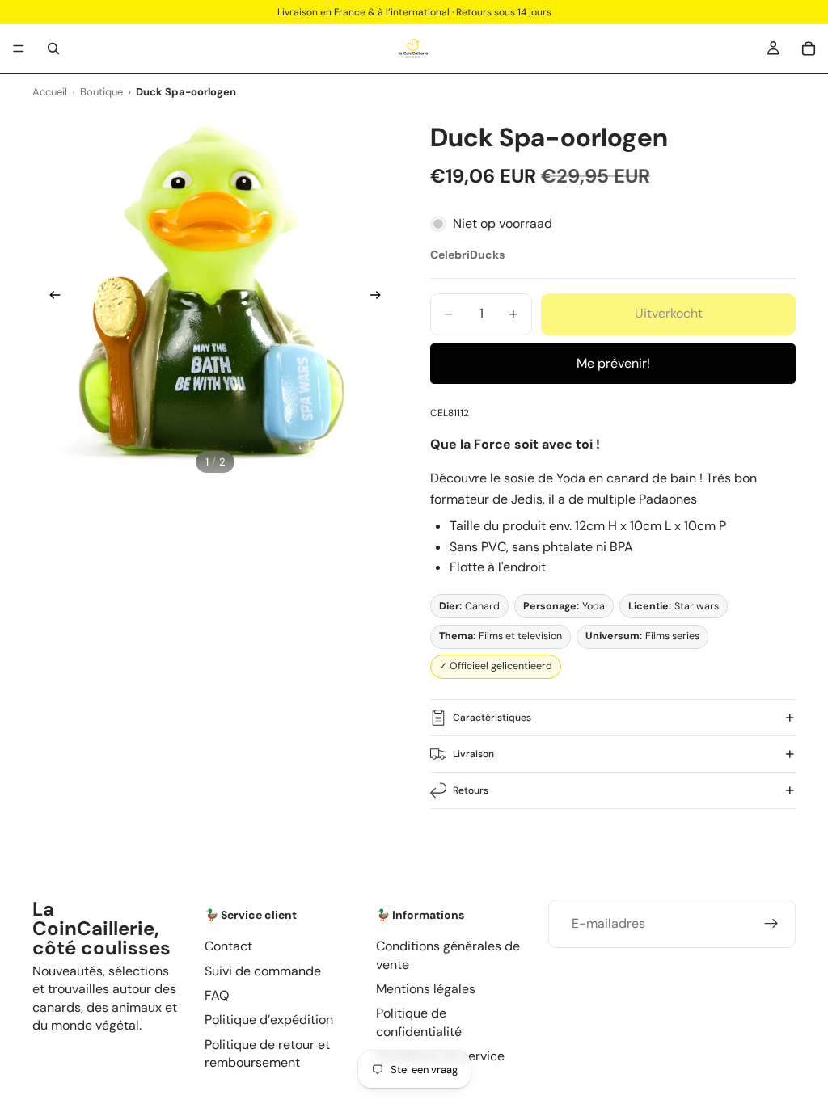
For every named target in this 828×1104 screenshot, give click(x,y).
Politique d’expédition (269, 1019)
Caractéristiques (492, 717)
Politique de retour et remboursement (267, 1053)
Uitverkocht (669, 313)
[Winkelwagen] (808, 48)
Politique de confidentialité (419, 1022)
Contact (228, 946)
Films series (642, 636)
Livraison (473, 754)
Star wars (673, 606)
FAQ (217, 995)
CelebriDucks (467, 254)
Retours (470, 790)
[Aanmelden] (771, 924)
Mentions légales (425, 988)
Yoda (564, 606)
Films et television (500, 636)
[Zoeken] (53, 48)
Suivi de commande (263, 970)
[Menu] (18, 48)
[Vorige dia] (50, 297)
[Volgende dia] (380, 297)
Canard (469, 606)
